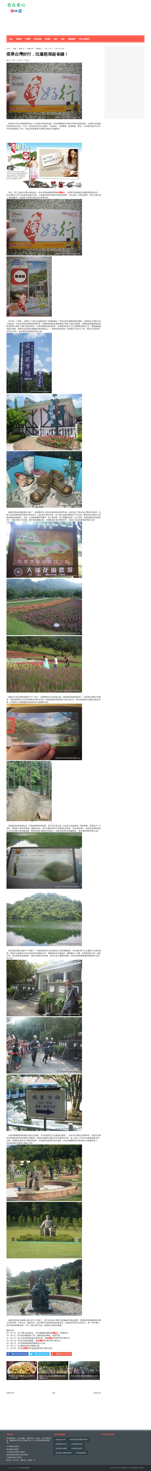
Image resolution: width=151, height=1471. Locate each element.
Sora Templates (122, 1468)
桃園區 (19, 38)
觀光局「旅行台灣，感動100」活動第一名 (20, 1460)
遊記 (63, 38)
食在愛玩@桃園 (61, 1448)
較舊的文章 (97, 1393)
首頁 (11, 38)
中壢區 (28, 38)
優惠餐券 (71, 38)
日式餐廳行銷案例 (12, 1446)
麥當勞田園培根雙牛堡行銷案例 (17, 1455)
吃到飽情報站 (81, 1453)
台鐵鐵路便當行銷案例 (14, 1457)
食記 (55, 38)
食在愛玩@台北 (61, 1444)
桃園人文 (14, 60)
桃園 (9, 60)
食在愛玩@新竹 (77, 1448)
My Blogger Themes (136, 1468)
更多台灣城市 (84, 38)
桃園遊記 (27, 60)
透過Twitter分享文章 (41, 1354)
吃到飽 (47, 38)
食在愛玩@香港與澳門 (63, 1453)
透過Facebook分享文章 (19, 1354)
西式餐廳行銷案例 (12, 1449)
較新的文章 (10, 1393)
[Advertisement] (87, 18)
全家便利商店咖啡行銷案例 (15, 1452)
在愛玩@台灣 (60, 1439)
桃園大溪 (20, 60)
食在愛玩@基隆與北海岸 (79, 1439)
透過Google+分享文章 (63, 1354)
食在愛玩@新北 (77, 1444)
